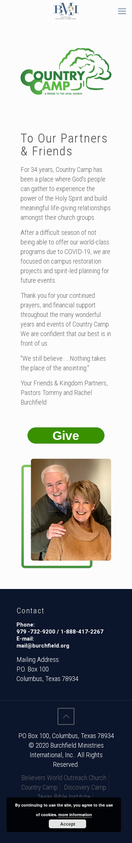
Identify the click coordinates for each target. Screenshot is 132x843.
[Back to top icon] (66, 716)
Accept (67, 824)
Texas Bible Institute (64, 797)
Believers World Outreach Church (63, 777)
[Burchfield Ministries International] (66, 11)
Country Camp (39, 787)
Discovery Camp (85, 787)
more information (75, 814)
